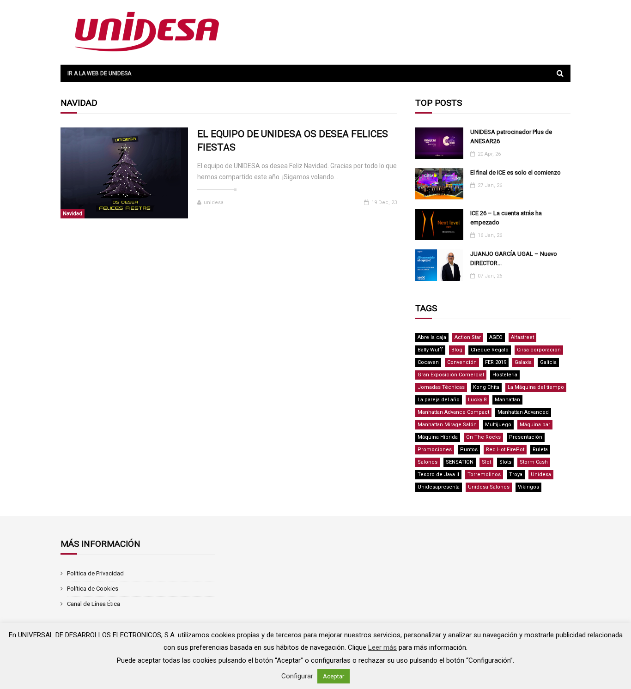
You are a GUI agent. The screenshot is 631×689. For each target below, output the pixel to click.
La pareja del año (439, 400)
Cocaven (428, 362)
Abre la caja (432, 337)
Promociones (435, 450)
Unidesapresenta (439, 487)
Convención (462, 362)
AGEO (496, 337)
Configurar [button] (297, 676)
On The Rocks (483, 437)
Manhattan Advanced (523, 412)
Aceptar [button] (333, 676)
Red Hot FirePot (505, 450)
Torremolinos (484, 474)
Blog (456, 350)
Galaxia (523, 362)
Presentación (525, 437)
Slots (505, 462)
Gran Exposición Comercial (451, 375)
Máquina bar (535, 425)
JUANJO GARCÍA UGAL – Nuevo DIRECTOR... (513, 258)
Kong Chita (486, 387)
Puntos (469, 450)
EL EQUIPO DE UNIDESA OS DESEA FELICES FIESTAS (292, 140)
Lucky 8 (477, 400)
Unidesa (541, 474)
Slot (486, 462)
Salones (427, 462)
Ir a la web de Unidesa (99, 73)
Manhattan (507, 400)
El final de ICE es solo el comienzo (515, 172)
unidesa (214, 202)
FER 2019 (495, 362)
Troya (515, 474)
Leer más (382, 647)
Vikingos (528, 487)
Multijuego (498, 425)
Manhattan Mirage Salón (447, 425)
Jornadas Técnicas (441, 387)
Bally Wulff (430, 350)
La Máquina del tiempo (536, 387)
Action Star (468, 337)
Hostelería (504, 375)
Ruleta (540, 450)
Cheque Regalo (490, 350)
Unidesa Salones (489, 487)
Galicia (548, 362)
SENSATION (459, 462)
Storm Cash (534, 462)
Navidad (72, 214)
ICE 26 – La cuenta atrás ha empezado (506, 218)
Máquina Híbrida (438, 437)
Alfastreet (522, 337)
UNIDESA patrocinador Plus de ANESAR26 (511, 136)
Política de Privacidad (95, 573)
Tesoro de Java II (438, 474)
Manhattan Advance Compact (453, 412)
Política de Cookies (92, 588)
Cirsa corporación (539, 350)
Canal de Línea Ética (93, 603)
